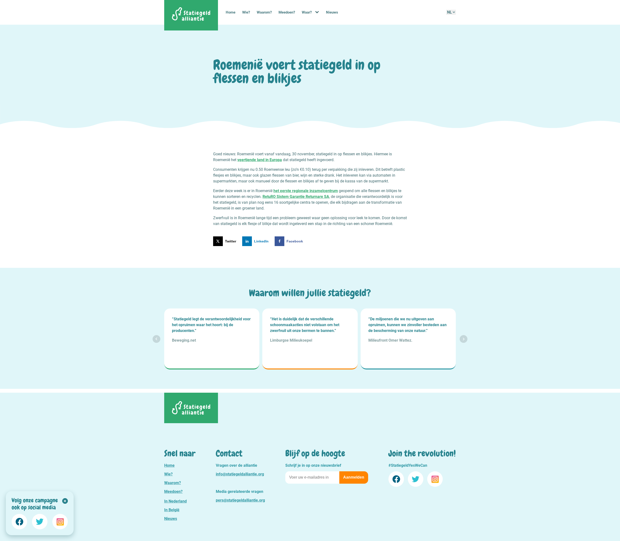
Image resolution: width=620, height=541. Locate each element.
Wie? (246, 12)
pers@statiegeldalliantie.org (240, 500)
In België (171, 510)
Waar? (307, 12)
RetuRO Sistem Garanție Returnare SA (296, 196)
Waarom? (264, 12)
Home (230, 12)
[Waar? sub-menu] (318, 12)
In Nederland (175, 501)
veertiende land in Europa (259, 160)
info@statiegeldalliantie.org (240, 474)
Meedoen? (287, 12)
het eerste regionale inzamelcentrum (305, 190)
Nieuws (332, 12)
